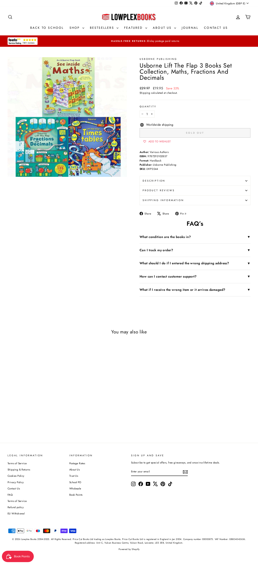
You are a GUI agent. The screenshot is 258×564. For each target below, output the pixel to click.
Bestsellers (103, 28)
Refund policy (16, 507)
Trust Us (73, 476)
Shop (75, 28)
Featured (134, 28)
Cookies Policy (16, 476)
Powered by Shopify (129, 549)
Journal (190, 28)
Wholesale (75, 488)
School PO (75, 482)
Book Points (75, 495)
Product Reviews (159, 190)
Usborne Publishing (158, 59)
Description (154, 181)
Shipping (145, 93)
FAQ (10, 495)
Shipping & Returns (19, 469)
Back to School (47, 28)
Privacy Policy (16, 482)
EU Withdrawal (16, 513)
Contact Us (216, 28)
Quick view (36, 397)
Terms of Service (17, 463)
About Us (163, 28)
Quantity (148, 106)
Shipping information (163, 200)
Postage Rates (77, 463)
